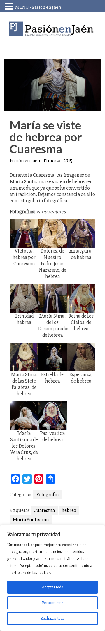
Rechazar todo (53, 618)
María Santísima (31, 519)
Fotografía (47, 494)
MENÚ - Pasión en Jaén (38, 7)
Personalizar (52, 602)
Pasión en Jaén (52, 29)
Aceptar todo (52, 587)
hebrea (69, 510)
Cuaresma (44, 510)
